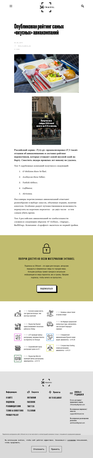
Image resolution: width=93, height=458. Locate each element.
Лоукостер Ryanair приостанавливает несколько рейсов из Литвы (33, 326)
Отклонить (38, 449)
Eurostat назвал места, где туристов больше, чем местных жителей (33, 313)
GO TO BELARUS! (55, 397)
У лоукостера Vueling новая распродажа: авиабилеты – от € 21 (65, 347)
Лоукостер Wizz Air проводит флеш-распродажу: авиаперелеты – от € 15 (34, 358)
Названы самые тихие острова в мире (65, 313)
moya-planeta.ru (24, 46)
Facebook (31, 401)
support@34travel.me (77, 414)
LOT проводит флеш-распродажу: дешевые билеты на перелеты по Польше (34, 337)
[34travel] (47, 7)
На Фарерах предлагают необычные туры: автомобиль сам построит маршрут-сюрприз (66, 325)
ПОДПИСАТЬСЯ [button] (46, 288)
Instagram (31, 397)
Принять (55, 449)
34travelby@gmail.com (77, 405)
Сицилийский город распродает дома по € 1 (33, 348)
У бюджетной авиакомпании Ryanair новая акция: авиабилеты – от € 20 (65, 337)
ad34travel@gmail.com (77, 423)
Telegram (31, 410)
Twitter (30, 406)
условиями (71, 440)
